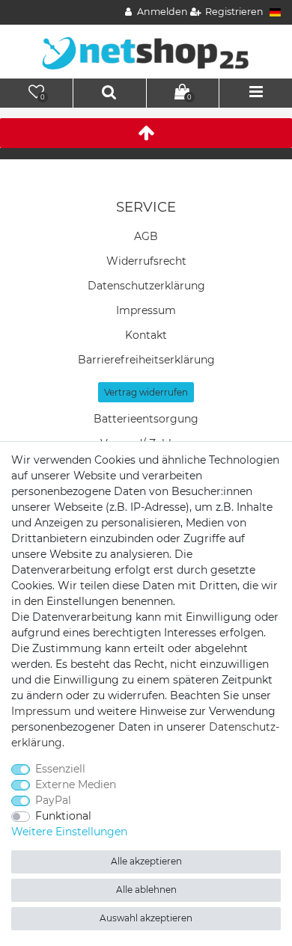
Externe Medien (75, 784)
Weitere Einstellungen (69, 831)
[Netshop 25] (146, 51)
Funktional (63, 816)
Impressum (146, 310)
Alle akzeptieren (146, 861)
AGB (146, 236)
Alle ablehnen (146, 889)
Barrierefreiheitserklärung (146, 359)
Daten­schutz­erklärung (146, 285)
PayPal (53, 800)
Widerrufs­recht (146, 261)
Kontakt (146, 335)
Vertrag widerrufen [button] (146, 392)
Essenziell (60, 768)
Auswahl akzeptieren (146, 918)
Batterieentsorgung (146, 419)
